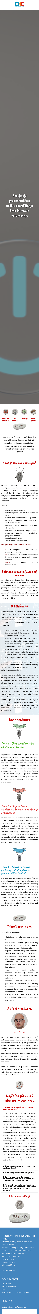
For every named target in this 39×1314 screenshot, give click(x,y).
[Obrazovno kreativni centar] (19, 4)
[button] (19, 1108)
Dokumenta (6, 1284)
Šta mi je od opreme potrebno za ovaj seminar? (19, 1167)
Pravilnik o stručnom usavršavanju (15, 1292)
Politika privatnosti (9, 1287)
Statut (4, 1290)
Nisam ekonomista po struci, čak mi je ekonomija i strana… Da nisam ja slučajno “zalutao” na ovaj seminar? (19, 1187)
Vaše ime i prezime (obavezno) (14, 1307)
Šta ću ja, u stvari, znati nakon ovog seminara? (18, 1108)
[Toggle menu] (36, 4)
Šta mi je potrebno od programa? (20, 1173)
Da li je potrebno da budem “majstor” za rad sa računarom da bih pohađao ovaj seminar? (19, 1179)
